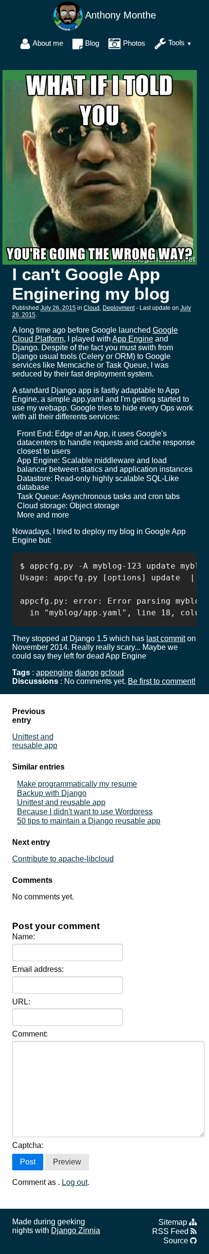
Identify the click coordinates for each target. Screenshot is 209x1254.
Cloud (92, 308)
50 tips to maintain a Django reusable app (88, 821)
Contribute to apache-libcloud (63, 859)
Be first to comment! (161, 681)
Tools (176, 43)
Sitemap (173, 1222)
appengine (54, 672)
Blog (92, 43)
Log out (74, 1182)
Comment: (30, 1034)
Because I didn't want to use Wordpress (85, 811)
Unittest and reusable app (34, 741)
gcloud (112, 672)
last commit (165, 638)
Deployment (119, 308)
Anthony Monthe (119, 15)
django (87, 672)
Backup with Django (52, 793)
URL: (21, 1002)
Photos (134, 43)
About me (48, 43)
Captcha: (27, 1145)
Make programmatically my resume (77, 784)
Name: (23, 936)
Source (176, 1240)
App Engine (132, 339)
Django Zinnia (75, 1230)
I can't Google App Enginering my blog (91, 284)
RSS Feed (171, 1231)
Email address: (38, 969)
